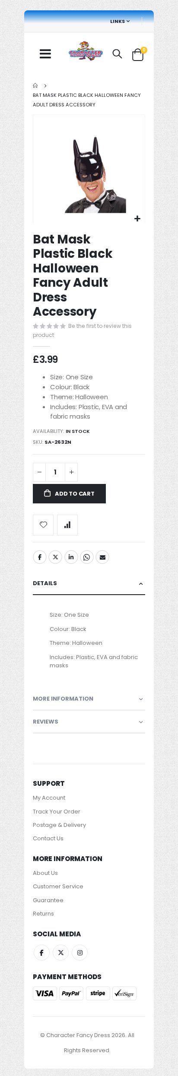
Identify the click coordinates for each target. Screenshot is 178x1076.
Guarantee (48, 900)
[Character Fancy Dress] (85, 52)
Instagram (80, 953)
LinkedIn (71, 557)
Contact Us (48, 838)
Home (36, 85)
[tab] (89, 583)
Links (117, 21)
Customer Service (58, 886)
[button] (137, 219)
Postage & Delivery (59, 825)
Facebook (40, 557)
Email (102, 557)
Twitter (55, 557)
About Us (45, 873)
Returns (43, 913)
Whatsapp (87, 557)
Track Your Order (56, 811)
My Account (49, 798)
